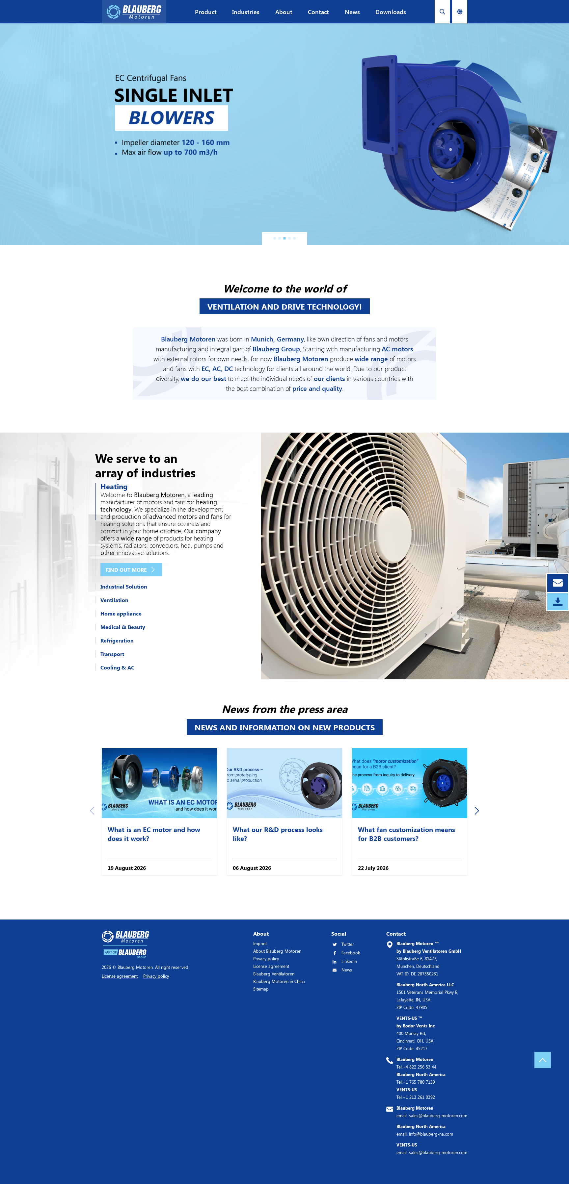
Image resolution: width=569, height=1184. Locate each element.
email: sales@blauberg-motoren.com (431, 1111)
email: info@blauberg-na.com (424, 1130)
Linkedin (349, 961)
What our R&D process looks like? (278, 834)
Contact (318, 12)
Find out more (126, 569)
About (283, 12)
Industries (245, 12)
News (352, 12)
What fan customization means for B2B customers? (406, 834)
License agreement (271, 966)
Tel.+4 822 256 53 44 (416, 1063)
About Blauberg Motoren (277, 951)
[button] (275, 238)
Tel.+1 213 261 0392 (415, 1093)
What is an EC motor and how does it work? (154, 834)
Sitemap (261, 989)
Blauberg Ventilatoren (273, 973)
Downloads (390, 12)
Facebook (350, 952)
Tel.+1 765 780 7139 (421, 1078)
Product (206, 12)
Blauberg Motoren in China (279, 981)
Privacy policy (266, 958)
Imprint (260, 943)
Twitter (347, 944)
